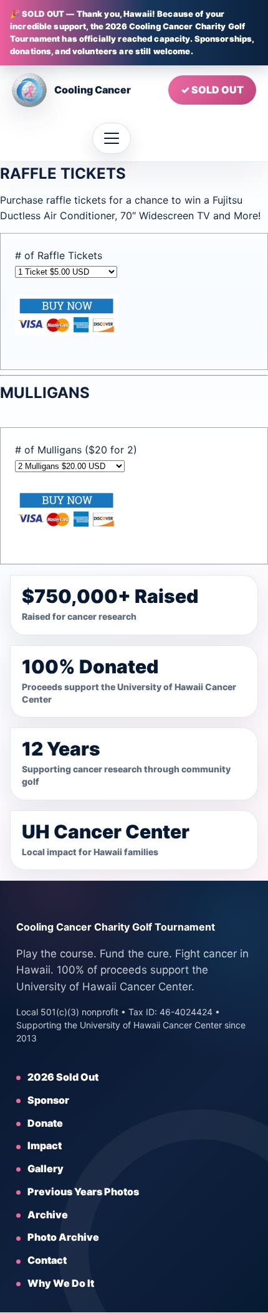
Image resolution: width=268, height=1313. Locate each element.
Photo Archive (63, 1237)
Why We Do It (60, 1283)
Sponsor (48, 1100)
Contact (47, 1260)
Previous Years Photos (83, 1191)
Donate (45, 1123)
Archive (47, 1214)
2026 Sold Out (62, 1077)
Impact (44, 1145)
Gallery (45, 1168)
